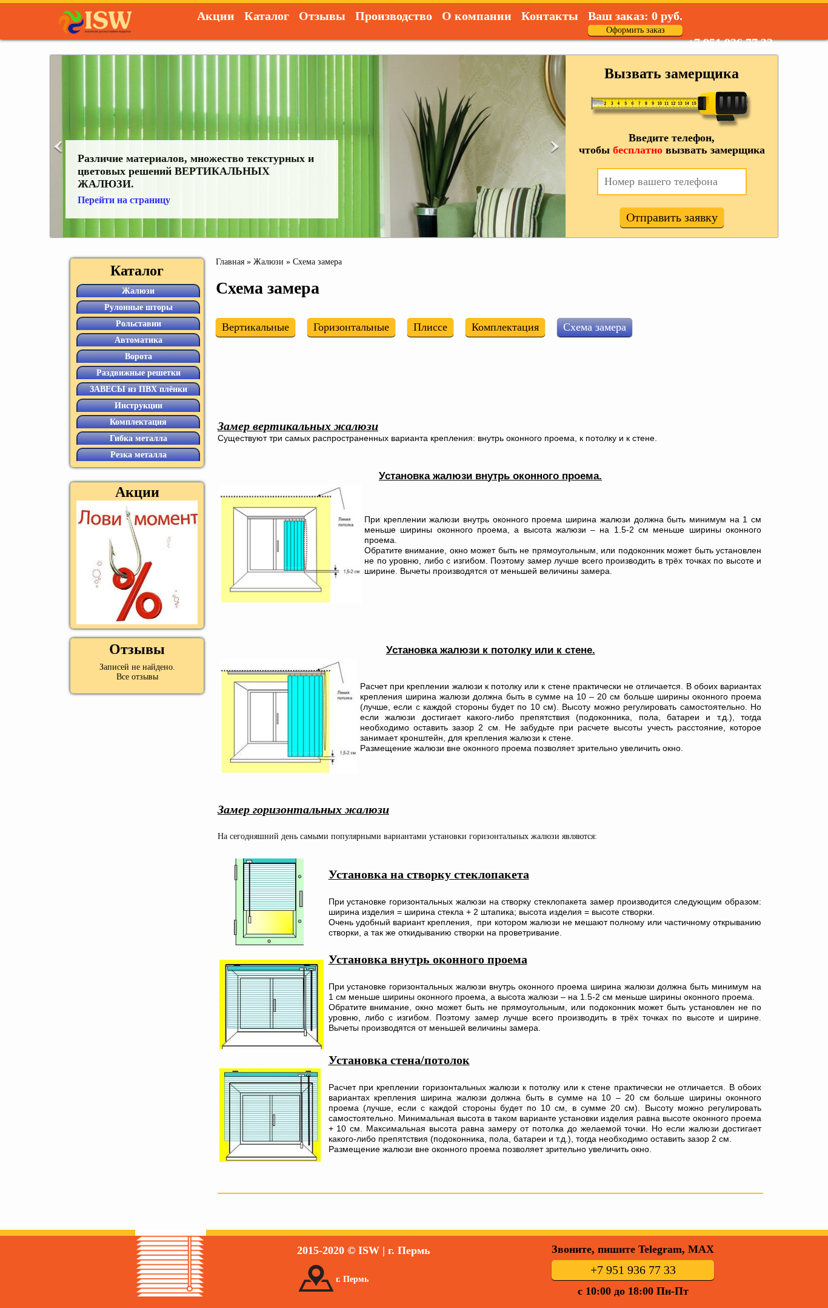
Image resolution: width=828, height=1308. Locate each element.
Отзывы (322, 15)
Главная (230, 261)
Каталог (266, 15)
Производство (393, 15)
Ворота (138, 356)
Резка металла (138, 454)
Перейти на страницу (124, 200)
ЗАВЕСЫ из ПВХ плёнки (138, 389)
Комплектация (138, 421)
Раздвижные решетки (138, 372)
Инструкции (138, 405)
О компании (477, 15)
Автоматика (138, 340)
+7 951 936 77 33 (730, 42)
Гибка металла (138, 438)
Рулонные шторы (138, 307)
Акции (216, 15)
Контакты (549, 15)
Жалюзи (268, 261)
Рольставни (138, 323)
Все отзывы (137, 676)
